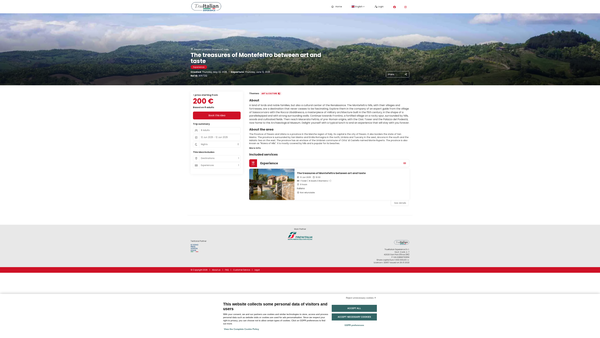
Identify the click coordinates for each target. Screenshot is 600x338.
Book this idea (216, 115)
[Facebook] (394, 7)
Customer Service (241, 270)
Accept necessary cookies (354, 317)
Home (338, 6)
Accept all (354, 308)
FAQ (227, 270)
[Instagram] (405, 7)
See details (400, 203)
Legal (257, 270)
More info (255, 148)
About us (216, 270)
